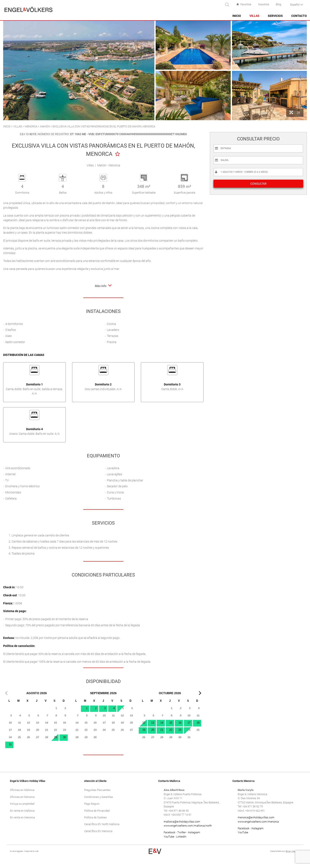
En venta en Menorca (22, 817)
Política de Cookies (95, 817)
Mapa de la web (31, 851)
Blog (278, 4)
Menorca (31, 126)
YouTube (169, 836)
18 (198, 722)
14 (161, 722)
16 (179, 722)
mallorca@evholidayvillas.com (182, 821)
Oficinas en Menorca (22, 797)
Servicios (275, 16)
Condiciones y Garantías (98, 797)
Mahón (45, 126)
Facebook (169, 832)
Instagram (194, 832)
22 (170, 729)
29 (55, 737)
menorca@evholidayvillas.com (256, 817)
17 (188, 722)
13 (152, 722)
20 (152, 729)
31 (10, 744)
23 (179, 729)
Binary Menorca (293, 851)
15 (170, 722)
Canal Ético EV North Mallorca (101, 824)
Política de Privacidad (97, 810)
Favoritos (245, 4)
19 (143, 729)
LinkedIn (181, 836)
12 (143, 722)
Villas (254, 16)
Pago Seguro (91, 803)
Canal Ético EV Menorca (98, 831)
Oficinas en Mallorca (22, 790)
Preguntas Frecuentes (97, 790)
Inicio (236, 16)
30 (64, 737)
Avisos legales (16, 851)
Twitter (181, 832)
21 (161, 729)
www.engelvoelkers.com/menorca (258, 821)
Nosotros (263, 4)
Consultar (258, 183)
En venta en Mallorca (22, 810)
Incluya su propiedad (22, 803)
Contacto (299, 16)
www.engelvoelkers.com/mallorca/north (188, 825)
